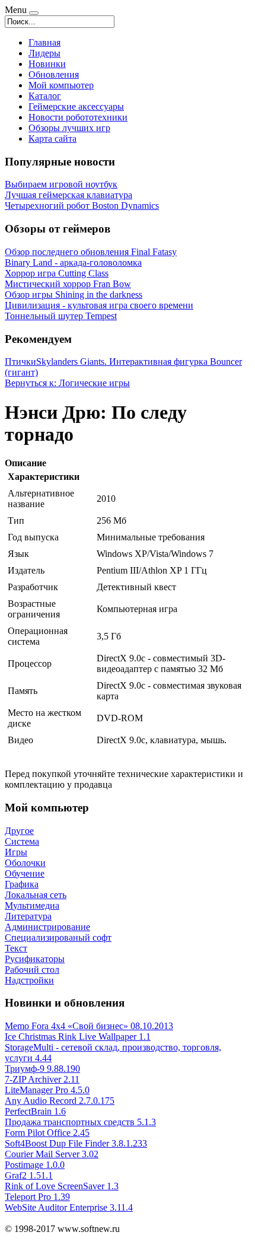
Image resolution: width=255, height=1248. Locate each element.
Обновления (53, 74)
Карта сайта (52, 138)
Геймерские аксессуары (76, 106)
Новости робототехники (78, 117)
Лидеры (44, 53)
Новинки (47, 64)
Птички (20, 361)
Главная (44, 42)
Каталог (44, 96)
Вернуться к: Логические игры (67, 383)
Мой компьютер (61, 85)
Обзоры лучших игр (69, 128)
